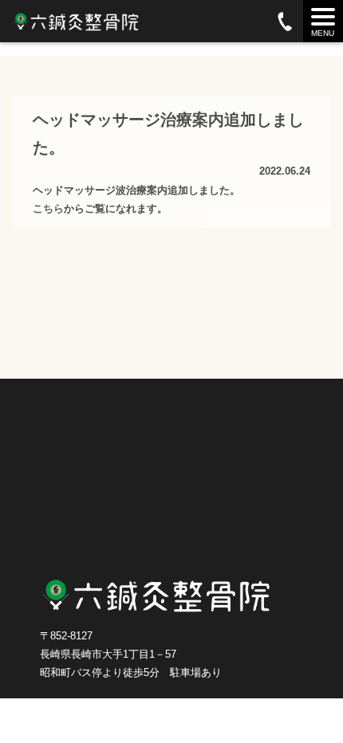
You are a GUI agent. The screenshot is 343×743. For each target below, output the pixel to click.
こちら (48, 208)
